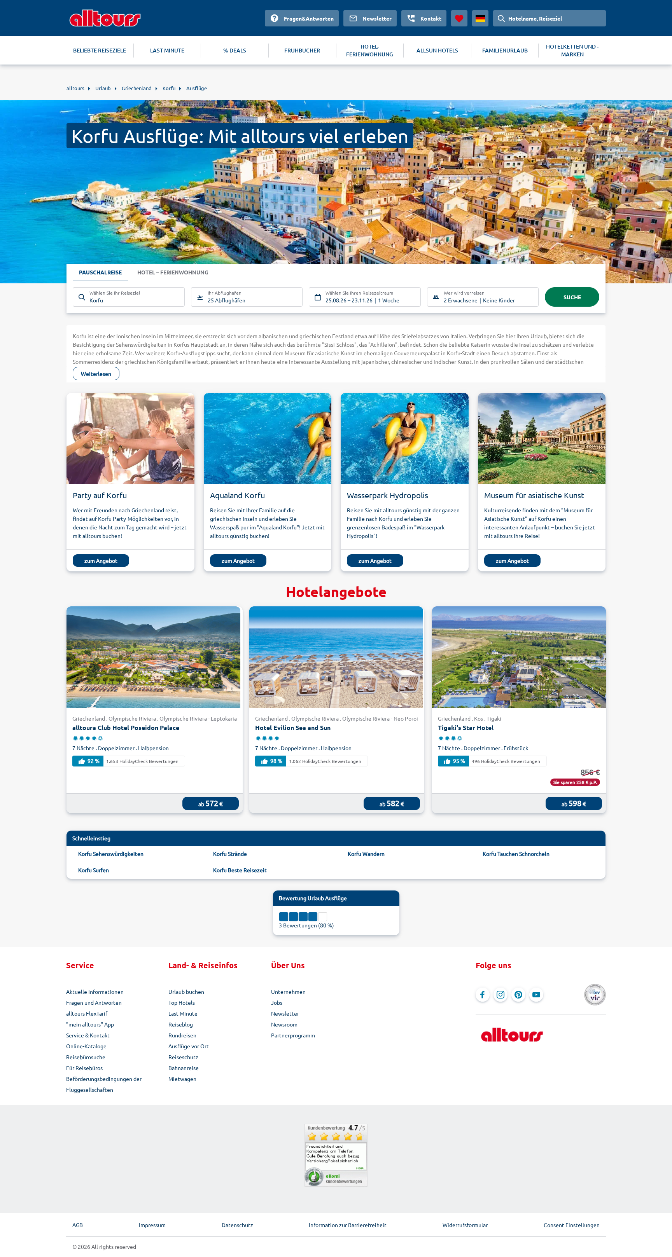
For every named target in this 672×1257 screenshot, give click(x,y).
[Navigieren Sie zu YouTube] (536, 995)
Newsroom (284, 1024)
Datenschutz (237, 1224)
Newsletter (285, 1013)
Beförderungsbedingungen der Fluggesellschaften (104, 1084)
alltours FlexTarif (86, 1013)
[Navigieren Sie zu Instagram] (501, 995)
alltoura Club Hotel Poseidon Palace (125, 727)
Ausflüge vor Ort (188, 1045)
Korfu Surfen (93, 869)
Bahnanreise (183, 1067)
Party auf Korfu (100, 495)
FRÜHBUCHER (302, 50)
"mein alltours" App (90, 1024)
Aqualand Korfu (237, 495)
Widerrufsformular (465, 1224)
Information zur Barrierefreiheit (348, 1224)
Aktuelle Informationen (95, 991)
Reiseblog (180, 1024)
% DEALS (234, 50)
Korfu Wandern (366, 853)
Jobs (276, 1002)
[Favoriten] (459, 18)
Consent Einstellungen (572, 1224)
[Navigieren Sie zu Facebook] (483, 995)
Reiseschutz (183, 1056)
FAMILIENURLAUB (505, 50)
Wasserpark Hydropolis (387, 495)
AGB (77, 1224)
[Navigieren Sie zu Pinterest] (518, 995)
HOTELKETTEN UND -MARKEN (572, 50)
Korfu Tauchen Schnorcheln (516, 853)
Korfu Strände (230, 853)
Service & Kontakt (88, 1035)
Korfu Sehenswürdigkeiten (111, 853)
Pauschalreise (100, 272)
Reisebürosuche (85, 1056)
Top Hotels (181, 1002)
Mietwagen (182, 1078)
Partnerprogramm (293, 1035)
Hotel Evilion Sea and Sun (293, 727)
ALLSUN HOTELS (437, 50)
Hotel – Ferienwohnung (172, 272)
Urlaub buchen (186, 991)
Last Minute (183, 1013)
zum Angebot (100, 560)
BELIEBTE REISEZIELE (99, 50)
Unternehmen (288, 991)
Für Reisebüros (84, 1067)
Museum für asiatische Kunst (534, 495)
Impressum (152, 1224)
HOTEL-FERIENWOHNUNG (369, 50)
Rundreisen (182, 1035)
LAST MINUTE (167, 50)
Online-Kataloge (86, 1045)
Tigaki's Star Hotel (466, 727)
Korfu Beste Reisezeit (240, 869)
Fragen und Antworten (94, 1002)
